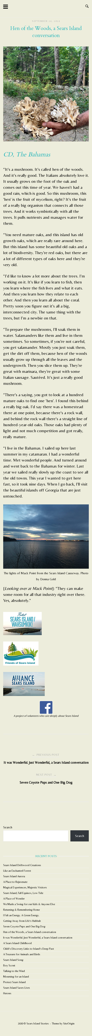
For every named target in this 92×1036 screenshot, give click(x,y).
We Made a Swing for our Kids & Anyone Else (29, 904)
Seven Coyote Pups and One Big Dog (24, 926)
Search (7, 827)
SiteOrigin (68, 1023)
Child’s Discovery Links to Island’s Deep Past (28, 948)
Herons (7, 993)
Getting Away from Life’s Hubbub (22, 920)
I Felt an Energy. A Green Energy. (21, 915)
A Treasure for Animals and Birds (21, 954)
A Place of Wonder (14, 898)
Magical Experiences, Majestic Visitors (25, 887)
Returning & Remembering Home (21, 909)
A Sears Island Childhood (17, 943)
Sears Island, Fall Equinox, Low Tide (23, 893)
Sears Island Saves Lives (16, 987)
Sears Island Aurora (14, 876)
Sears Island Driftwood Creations (22, 865)
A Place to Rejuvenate (15, 881)
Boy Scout (9, 965)
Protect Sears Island (14, 982)
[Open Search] (87, 6)
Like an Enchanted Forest (17, 870)
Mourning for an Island (16, 976)
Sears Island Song (13, 959)
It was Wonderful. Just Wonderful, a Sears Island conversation (37, 937)
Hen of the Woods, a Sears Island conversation (29, 932)
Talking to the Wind (14, 971)
